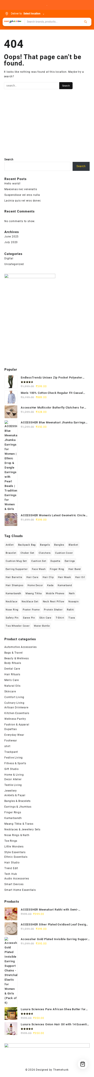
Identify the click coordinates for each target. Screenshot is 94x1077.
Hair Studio (12, 862)
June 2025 (11, 236)
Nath (72, 593)
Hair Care (32, 577)
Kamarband (65, 585)
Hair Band (74, 569)
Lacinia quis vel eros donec (22, 200)
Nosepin (73, 601)
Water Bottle (42, 625)
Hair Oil (80, 577)
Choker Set (27, 553)
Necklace (11, 601)
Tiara (71, 617)
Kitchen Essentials (16, 713)
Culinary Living (14, 702)
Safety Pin (12, 617)
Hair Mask (64, 577)
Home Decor (35, 585)
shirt (7, 746)
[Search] (85, 21)
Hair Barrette (14, 577)
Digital (8, 258)
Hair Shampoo (14, 585)
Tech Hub (10, 873)
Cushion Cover (64, 553)
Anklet (10, 544)
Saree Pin (29, 617)
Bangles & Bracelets (17, 801)
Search (9, 159)
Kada (50, 585)
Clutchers (45, 553)
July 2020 (11, 242)
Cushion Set (38, 561)
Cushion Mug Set (16, 561)
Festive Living (13, 757)
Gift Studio (11, 769)
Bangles (59, 544)
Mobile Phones (55, 593)
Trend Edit (11, 868)
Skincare (10, 691)
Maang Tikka (34, 593)
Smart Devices (13, 884)
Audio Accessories (16, 878)
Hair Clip (48, 577)
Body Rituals (12, 663)
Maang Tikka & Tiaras (18, 823)
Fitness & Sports (15, 763)
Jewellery (10, 790)
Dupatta (55, 561)
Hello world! (12, 183)
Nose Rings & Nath (17, 835)
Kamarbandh (13, 593)
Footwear (10, 740)
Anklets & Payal (14, 795)
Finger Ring (57, 569)
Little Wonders (14, 846)
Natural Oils (12, 685)
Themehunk (61, 1069)
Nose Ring (12, 609)
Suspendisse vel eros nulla (22, 194)
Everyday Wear (14, 734)
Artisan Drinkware (16, 707)
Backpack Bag (27, 544)
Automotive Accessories (20, 647)
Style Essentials (15, 852)
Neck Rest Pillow (53, 601)
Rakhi (70, 609)
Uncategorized (14, 264)
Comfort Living (14, 697)
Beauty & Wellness (16, 658)
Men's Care (11, 680)
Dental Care (12, 668)
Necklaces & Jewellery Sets (22, 829)
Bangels (45, 544)
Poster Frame (31, 609)
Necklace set (30, 601)
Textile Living (13, 785)
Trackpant (11, 751)
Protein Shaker (53, 609)
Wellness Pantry (15, 718)
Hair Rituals (12, 674)
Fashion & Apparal (16, 724)
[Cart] (83, 1064)
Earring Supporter (17, 569)
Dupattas (10, 729)
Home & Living (14, 774)
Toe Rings (10, 840)
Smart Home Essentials (20, 889)
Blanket (73, 544)
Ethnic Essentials (16, 856)
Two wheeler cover (18, 625)
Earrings (70, 561)
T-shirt (60, 617)
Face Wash (38, 569)
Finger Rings (12, 812)
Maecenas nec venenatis (20, 189)
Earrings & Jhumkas (17, 806)
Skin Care (45, 617)
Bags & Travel (13, 652)
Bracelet (11, 553)
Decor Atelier (12, 779)
